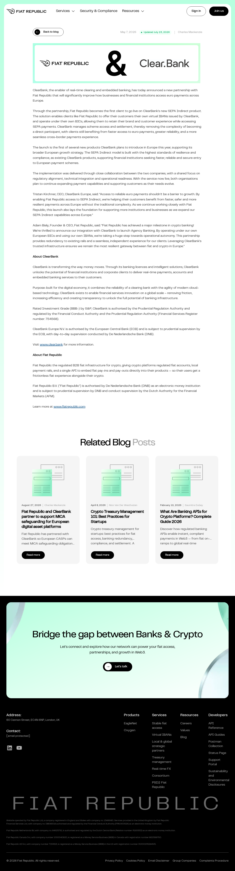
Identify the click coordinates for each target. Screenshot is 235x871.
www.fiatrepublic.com (69, 407)
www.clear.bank (51, 344)
